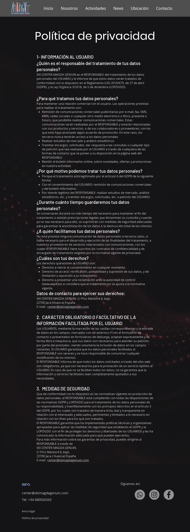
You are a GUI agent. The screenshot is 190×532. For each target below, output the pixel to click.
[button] (97, 8)
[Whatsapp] (140, 495)
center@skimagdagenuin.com (68, 307)
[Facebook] (169, 495)
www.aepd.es (52, 284)
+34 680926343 (39, 499)
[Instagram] (154, 495)
